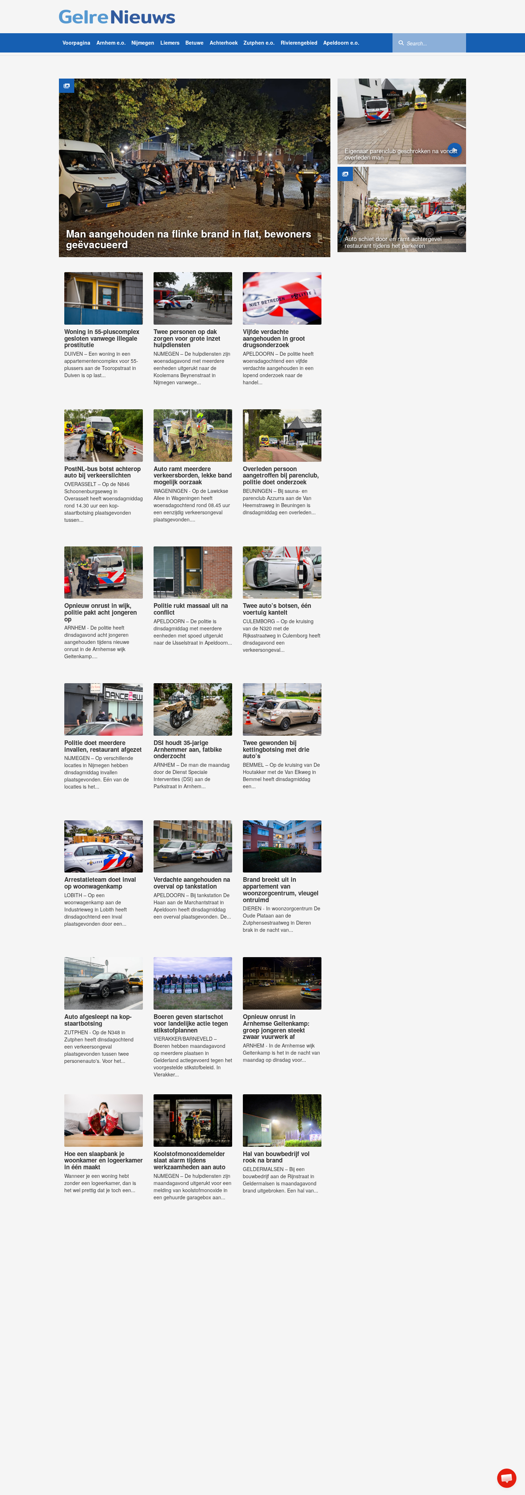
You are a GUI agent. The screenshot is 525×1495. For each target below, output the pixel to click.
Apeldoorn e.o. (341, 42)
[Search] (401, 42)
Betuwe (194, 42)
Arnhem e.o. (111, 42)
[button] (506, 1478)
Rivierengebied (299, 42)
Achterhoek (224, 42)
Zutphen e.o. (259, 42)
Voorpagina (76, 42)
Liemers (170, 42)
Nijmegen (142, 42)
